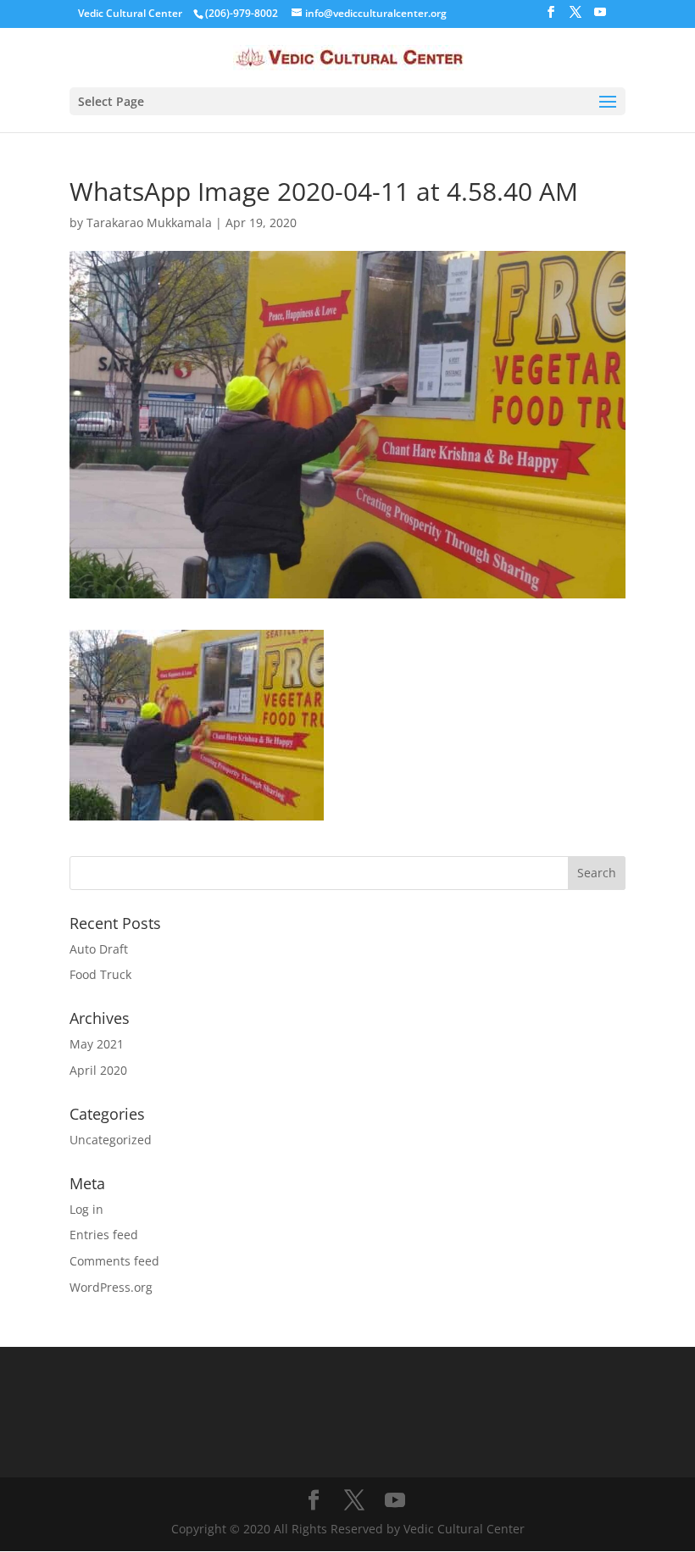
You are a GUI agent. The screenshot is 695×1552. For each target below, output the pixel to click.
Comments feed (114, 1261)
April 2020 (98, 1070)
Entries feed (104, 1235)
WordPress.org (111, 1287)
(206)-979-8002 (241, 13)
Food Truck (100, 974)
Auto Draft (99, 949)
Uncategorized (111, 1140)
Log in (86, 1209)
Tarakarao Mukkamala (149, 222)
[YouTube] (600, 17)
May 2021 (97, 1044)
